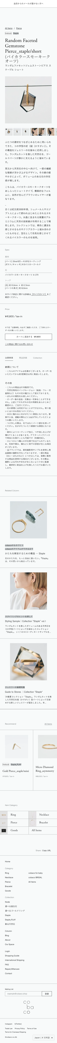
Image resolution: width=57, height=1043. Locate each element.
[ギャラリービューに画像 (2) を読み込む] (17, 132)
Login (7, 951)
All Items (8, 28)
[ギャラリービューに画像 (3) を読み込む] (25, 132)
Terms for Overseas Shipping (15, 1032)
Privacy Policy (20, 1028)
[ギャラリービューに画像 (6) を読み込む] (50, 132)
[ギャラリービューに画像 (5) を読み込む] (42, 132)
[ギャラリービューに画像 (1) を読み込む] (9, 132)
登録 (47, 993)
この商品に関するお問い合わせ (19, 344)
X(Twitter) (18, 1024)
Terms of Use (31, 1028)
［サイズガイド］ (39, 294)
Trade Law (8, 1028)
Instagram (8, 1024)
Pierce (19, 28)
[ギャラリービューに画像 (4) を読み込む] (34, 132)
